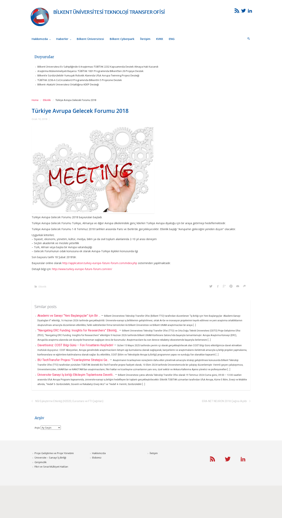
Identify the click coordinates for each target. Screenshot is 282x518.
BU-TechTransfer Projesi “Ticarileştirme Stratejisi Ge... (73, 360)
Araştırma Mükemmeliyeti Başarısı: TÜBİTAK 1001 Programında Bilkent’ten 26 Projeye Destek (90, 71)
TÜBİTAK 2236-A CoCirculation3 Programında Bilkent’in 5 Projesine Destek (79, 80)
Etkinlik (47, 100)
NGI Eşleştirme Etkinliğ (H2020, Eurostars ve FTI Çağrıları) (69, 401)
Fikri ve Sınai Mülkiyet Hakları (51, 466)
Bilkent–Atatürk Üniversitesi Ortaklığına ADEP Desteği (68, 84)
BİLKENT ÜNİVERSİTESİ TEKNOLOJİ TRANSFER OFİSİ (109, 12)
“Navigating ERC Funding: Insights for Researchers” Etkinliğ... (78, 330)
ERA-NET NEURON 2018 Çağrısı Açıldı (224, 401)
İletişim (154, 453)
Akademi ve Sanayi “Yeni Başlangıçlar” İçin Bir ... (69, 315)
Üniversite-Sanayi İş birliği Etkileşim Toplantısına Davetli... (76, 375)
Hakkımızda (99, 453)
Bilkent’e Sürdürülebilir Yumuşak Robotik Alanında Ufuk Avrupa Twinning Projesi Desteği (88, 75)
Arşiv (37, 427)
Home (35, 100)
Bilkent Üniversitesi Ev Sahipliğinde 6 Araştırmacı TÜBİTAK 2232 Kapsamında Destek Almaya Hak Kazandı (97, 66)
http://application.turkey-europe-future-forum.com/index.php (100, 263)
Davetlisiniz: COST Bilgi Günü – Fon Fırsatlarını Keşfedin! (75, 345)
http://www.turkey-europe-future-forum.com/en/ (82, 269)
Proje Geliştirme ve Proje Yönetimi (54, 453)
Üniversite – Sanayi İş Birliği (50, 457)
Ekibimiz (96, 457)
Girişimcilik (41, 462)
